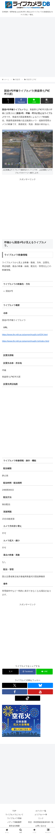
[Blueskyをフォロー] (40, 685)
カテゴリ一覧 (40, 811)
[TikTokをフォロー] (27, 698)
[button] (47, 101)
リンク (40, 818)
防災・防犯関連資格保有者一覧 (40, 822)
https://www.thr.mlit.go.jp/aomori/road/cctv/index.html (25, 341)
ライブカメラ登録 (14, 818)
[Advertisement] (27, 46)
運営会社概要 (14, 826)
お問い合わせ (40, 826)
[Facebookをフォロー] (14, 691)
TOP (14, 811)
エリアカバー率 (41, 814)
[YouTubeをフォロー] (40, 691)
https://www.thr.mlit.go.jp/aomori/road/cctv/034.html (25, 335)
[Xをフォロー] (14, 685)
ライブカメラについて (14, 814)
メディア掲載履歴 (14, 822)
